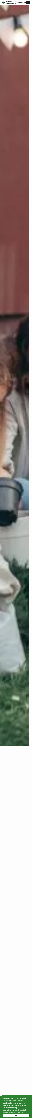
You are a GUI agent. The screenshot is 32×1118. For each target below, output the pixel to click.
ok (16, 1115)
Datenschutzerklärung (15, 1112)
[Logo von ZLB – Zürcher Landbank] (8, 3)
